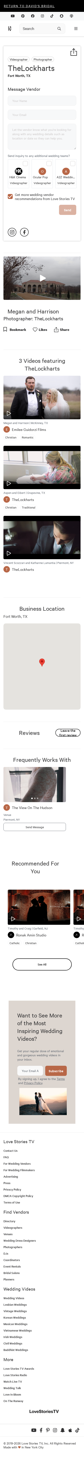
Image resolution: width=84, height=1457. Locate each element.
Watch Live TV (12, 1381)
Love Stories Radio (15, 1375)
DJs (5, 1253)
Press (6, 1183)
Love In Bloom (12, 1394)
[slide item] (32, 798)
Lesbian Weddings (15, 1304)
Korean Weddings (14, 1317)
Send (67, 210)
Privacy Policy (33, 1083)
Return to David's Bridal (29, 6)
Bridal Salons (11, 1273)
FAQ (6, 1157)
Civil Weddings (12, 1343)
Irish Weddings (12, 1337)
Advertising (10, 1176)
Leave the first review (68, 733)
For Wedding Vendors (17, 1163)
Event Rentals (12, 1266)
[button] (42, 278)
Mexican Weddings (15, 1324)
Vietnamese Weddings (17, 1330)
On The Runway (13, 1401)
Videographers (12, 1227)
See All (42, 964)
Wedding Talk (12, 1388)
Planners (8, 1279)
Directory (9, 1221)
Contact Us (10, 1151)
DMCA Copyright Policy (18, 1196)
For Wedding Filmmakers (19, 1170)
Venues (7, 1234)
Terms (61, 1079)
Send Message (35, 827)
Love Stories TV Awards (18, 1368)
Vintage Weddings (15, 1311)
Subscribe (56, 1071)
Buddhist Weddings (15, 1350)
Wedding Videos (13, 1298)
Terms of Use (11, 1202)
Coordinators (11, 1260)
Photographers (12, 1247)
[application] (42, 278)
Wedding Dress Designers (19, 1240)
